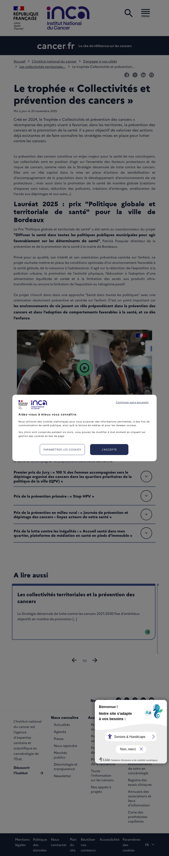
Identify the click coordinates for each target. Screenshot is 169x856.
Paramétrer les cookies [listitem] (62, 449)
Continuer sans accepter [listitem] (132, 402)
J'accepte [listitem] (109, 449)
